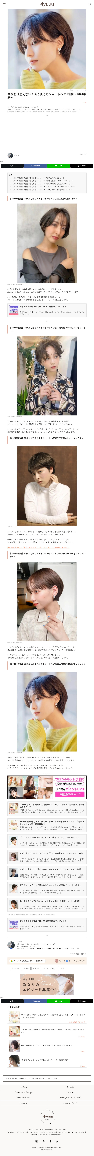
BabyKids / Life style (70, 1098)
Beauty (70, 1087)
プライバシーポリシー (35, 1132)
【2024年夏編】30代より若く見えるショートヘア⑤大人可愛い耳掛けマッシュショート (43, 190)
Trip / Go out (23, 1098)
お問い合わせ (48, 1129)
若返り (37, 968)
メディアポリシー (21, 1132)
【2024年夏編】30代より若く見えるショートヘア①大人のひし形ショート (38, 178)
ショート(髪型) (50, 968)
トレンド (16, 968)
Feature (23, 1103)
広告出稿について (60, 1129)
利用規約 (11, 1132)
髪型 (62, 968)
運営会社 (82, 1132)
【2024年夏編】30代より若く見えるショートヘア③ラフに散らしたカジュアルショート (43, 184)
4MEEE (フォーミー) (38, 1134)
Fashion (23, 1087)
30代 (27, 968)
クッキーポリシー (50, 1132)
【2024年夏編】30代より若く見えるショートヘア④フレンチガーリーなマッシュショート (43, 187)
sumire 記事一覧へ (77, 954)
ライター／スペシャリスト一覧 (67, 1132)
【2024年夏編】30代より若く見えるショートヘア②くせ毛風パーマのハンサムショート (43, 181)
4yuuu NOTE (70, 1103)
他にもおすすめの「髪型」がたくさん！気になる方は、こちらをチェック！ (38, 547)
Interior (70, 1092)
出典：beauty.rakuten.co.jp (78, 90)
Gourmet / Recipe (23, 1092)
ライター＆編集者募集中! (54, 1134)
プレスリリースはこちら (35, 1129)
